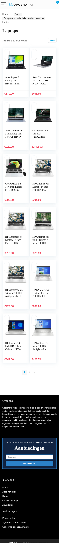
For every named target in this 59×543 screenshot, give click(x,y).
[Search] (42, 4)
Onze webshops (10, 500)
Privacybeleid (9, 518)
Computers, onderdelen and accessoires (24, 18)
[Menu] (4, 4)
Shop (17, 14)
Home (5, 14)
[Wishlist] (49, 4)
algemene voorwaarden (14, 522)
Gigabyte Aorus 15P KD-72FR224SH (40, 133)
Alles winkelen (9, 491)
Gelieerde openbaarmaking (16, 527)
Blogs (5, 496)
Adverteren (7, 505)
